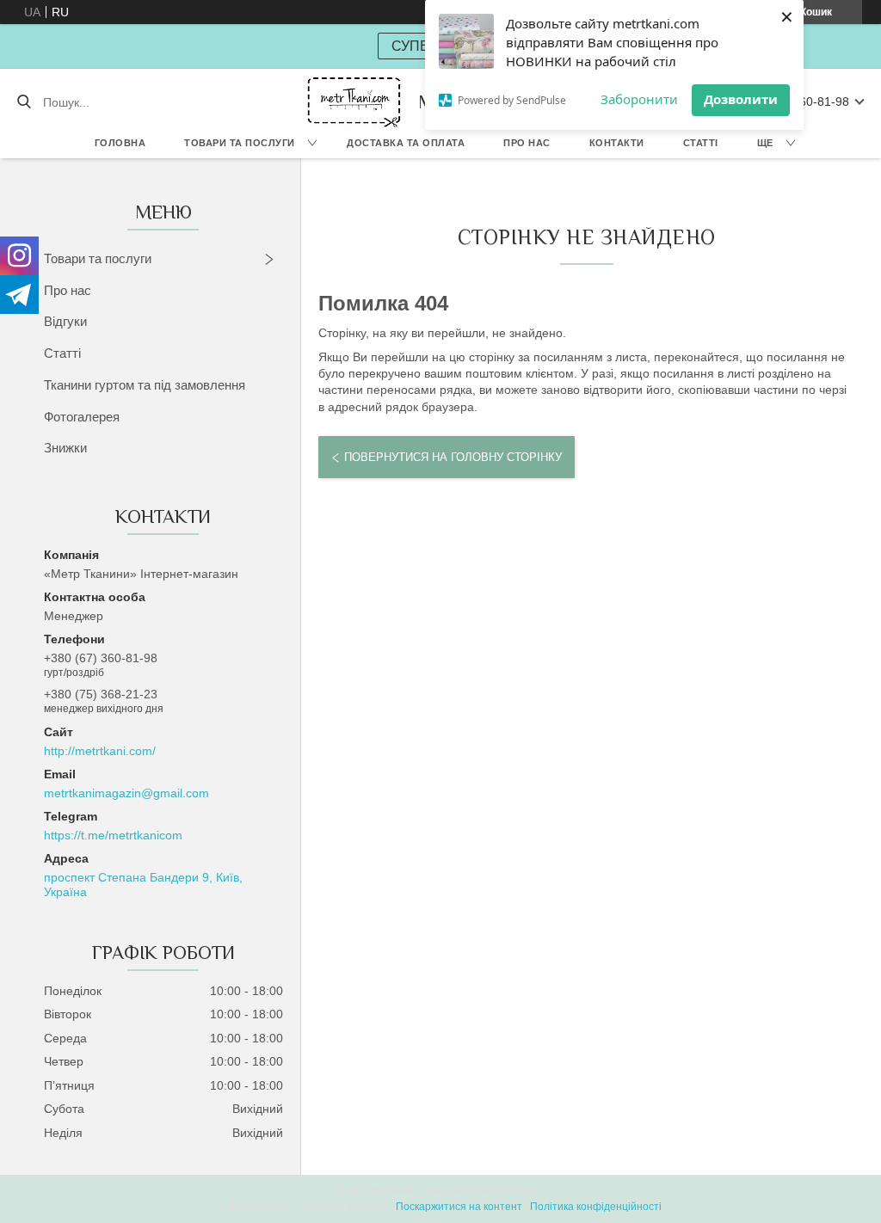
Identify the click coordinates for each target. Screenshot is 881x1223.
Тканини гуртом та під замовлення (144, 385)
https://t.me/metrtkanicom (113, 835)
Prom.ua (523, 1191)
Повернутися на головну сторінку (453, 457)
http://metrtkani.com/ (100, 751)
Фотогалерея (82, 416)
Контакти (616, 143)
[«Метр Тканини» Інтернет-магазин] (354, 102)
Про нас (527, 143)
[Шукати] (23, 102)
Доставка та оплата (406, 143)
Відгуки (65, 321)
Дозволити (741, 99)
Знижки (65, 447)
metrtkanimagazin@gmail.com (126, 793)
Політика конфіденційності (596, 1207)
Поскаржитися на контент (459, 1207)
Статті (700, 143)
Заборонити (639, 99)
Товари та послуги (239, 143)
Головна (120, 143)
